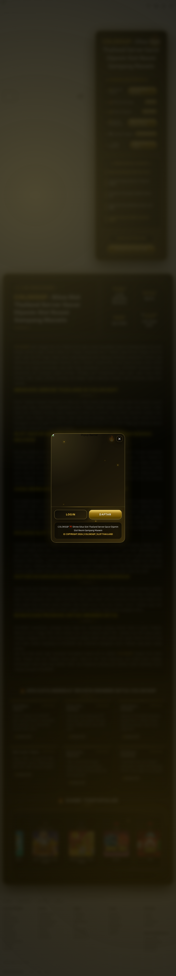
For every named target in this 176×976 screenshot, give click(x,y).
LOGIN (70, 514)
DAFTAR (105, 514)
